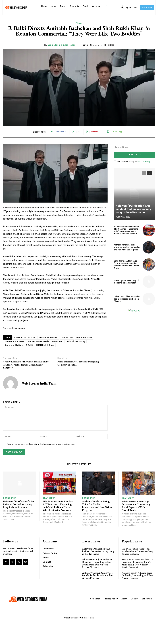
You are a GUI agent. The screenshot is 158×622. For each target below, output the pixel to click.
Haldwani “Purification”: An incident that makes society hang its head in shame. (133, 209)
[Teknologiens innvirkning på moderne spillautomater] (149, 281)
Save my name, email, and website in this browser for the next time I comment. (41, 444)
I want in (132, 155)
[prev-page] (144, 173)
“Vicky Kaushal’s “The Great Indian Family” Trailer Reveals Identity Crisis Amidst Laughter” (26, 364)
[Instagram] (12, 562)
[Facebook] (6, 562)
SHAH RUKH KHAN (45, 345)
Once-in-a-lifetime (13, 345)
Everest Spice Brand (14, 341)
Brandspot (9, 498)
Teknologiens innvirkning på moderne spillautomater (126, 281)
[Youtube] (25, 562)
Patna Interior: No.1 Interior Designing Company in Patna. (78, 363)
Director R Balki (84, 337)
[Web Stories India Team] (10, 383)
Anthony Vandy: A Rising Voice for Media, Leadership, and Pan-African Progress (127, 247)
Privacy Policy (144, 162)
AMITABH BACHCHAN (24, 337)
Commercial (67, 337)
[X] (19, 562)
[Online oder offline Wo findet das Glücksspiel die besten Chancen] (149, 299)
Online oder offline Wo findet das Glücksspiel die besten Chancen (127, 298)
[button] (106, 6)
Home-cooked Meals (38, 341)
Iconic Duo (57, 341)
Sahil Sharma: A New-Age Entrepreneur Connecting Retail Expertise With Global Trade (126, 264)
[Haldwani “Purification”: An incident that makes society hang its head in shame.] (134, 194)
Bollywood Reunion (48, 337)
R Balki (29, 345)
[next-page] (149, 173)
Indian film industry (76, 341)
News (79, 23)
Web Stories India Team (61, 45)
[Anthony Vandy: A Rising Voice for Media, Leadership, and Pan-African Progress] (149, 247)
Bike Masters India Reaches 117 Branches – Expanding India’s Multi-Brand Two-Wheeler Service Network (126, 230)
